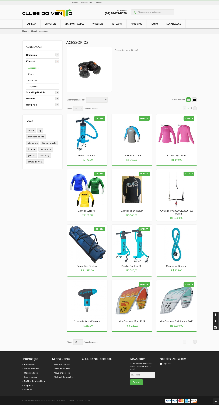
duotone (31, 149)
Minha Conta (61, 359)
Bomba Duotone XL (129, 259)
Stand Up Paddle (74, 23)
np (40, 130)
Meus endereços (62, 373)
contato (75, 3)
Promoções (29, 364)
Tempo (154, 23)
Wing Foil (31, 104)
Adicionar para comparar (83, 157)
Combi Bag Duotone (84, 259)
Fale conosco (30, 377)
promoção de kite (36, 136)
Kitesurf (117, 23)
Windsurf (98, 23)
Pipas (31, 74)
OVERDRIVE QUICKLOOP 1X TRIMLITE (174, 205)
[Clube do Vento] (47, 13)
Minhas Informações (63, 377)
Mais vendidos (31, 373)
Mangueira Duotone (174, 259)
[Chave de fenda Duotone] (85, 299)
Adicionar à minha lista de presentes (91, 157)
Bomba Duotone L (84, 148)
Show (69, 108)
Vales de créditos (62, 368)
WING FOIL (50, 23)
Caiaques (31, 55)
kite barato (33, 143)
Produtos (136, 23)
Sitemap (28, 389)
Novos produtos (31, 368)
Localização (173, 23)
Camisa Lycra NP (129, 148)
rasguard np (45, 149)
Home (24, 31)
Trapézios (33, 86)
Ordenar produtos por (75, 100)
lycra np (31, 155)
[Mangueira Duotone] (174, 244)
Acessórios (33, 68)
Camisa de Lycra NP (129, 204)
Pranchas (32, 80)
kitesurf (31, 130)
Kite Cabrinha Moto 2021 (129, 314)
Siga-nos (166, 364)
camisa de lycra (35, 162)
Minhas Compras (62, 364)
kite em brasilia (49, 143)
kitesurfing (44, 155)
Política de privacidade (34, 381)
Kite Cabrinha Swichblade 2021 (174, 315)
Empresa (31, 23)
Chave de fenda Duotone (84, 314)
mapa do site (86, 3)
